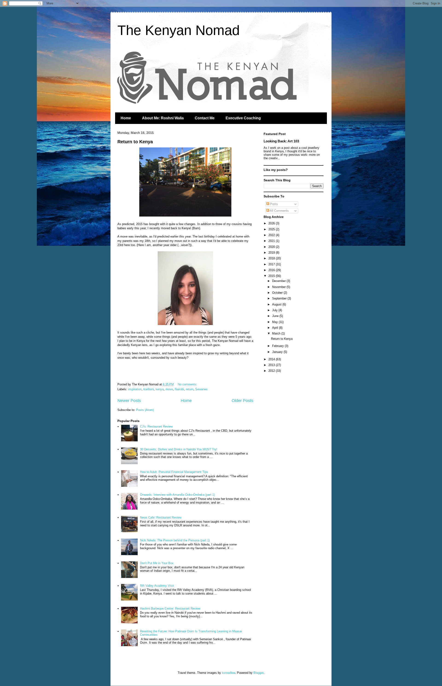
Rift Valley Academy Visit (157, 585)
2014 (272, 359)
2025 (272, 229)
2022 (272, 235)
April (275, 327)
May (275, 322)
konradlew (228, 672)
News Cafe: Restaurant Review (160, 517)
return (189, 389)
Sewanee (201, 389)
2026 (272, 223)
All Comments (279, 210)
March (276, 333)
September (280, 298)
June (275, 316)
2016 (272, 270)
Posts (273, 204)
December (279, 281)
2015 (272, 276)
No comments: (188, 384)
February (278, 346)
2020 (272, 247)
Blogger (258, 672)
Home (126, 118)
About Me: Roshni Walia (163, 118)
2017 (272, 264)
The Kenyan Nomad (178, 30)
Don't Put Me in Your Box (157, 563)
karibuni (148, 389)
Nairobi (179, 389)
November (279, 287)
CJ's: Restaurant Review (156, 426)
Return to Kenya (135, 141)
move (169, 389)
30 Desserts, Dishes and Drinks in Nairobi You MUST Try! (178, 449)
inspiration (135, 389)
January (278, 352)
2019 (272, 252)
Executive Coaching (243, 118)
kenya (160, 389)
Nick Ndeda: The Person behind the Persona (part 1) (175, 540)
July (275, 310)
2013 (272, 365)
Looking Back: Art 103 (281, 141)
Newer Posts (129, 400)
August (277, 304)
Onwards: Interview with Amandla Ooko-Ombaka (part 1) (177, 494)
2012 (272, 370)
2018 (272, 258)
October (278, 292)
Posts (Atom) (145, 410)
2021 (272, 241)
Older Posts (242, 400)
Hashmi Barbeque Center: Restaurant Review (170, 608)
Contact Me (205, 118)
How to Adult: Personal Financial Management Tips (174, 472)
